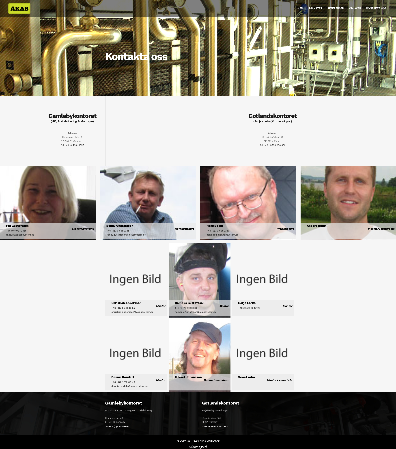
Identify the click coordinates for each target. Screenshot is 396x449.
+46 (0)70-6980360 (218, 230)
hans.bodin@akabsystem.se (222, 234)
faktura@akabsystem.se (20, 234)
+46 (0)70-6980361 (117, 230)
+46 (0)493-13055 (74, 145)
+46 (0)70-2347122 (249, 308)
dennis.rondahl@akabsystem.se (129, 386)
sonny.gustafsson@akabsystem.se (126, 234)
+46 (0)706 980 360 (275, 145)
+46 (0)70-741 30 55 (123, 308)
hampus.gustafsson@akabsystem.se (196, 312)
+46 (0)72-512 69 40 (123, 382)
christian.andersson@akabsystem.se (132, 312)
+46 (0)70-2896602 (186, 308)
